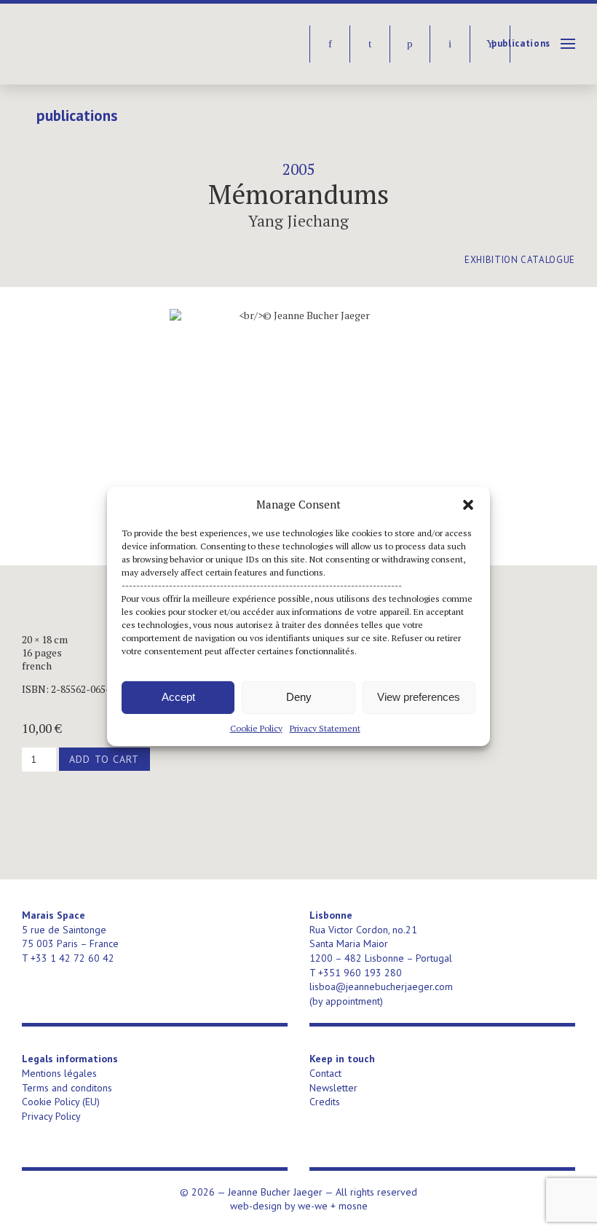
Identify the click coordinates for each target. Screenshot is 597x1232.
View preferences (418, 697)
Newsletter (333, 1087)
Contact (325, 1073)
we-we (313, 1205)
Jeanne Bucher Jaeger (133, 44)
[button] (468, 504)
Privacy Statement (325, 727)
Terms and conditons (67, 1087)
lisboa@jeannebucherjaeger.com (381, 986)
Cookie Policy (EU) (61, 1101)
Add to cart (104, 759)
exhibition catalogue (519, 260)
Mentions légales (59, 1073)
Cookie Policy (256, 727)
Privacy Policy (51, 1116)
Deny (299, 697)
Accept (178, 697)
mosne (353, 1205)
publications (520, 43)
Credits (324, 1101)
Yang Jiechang (298, 221)
